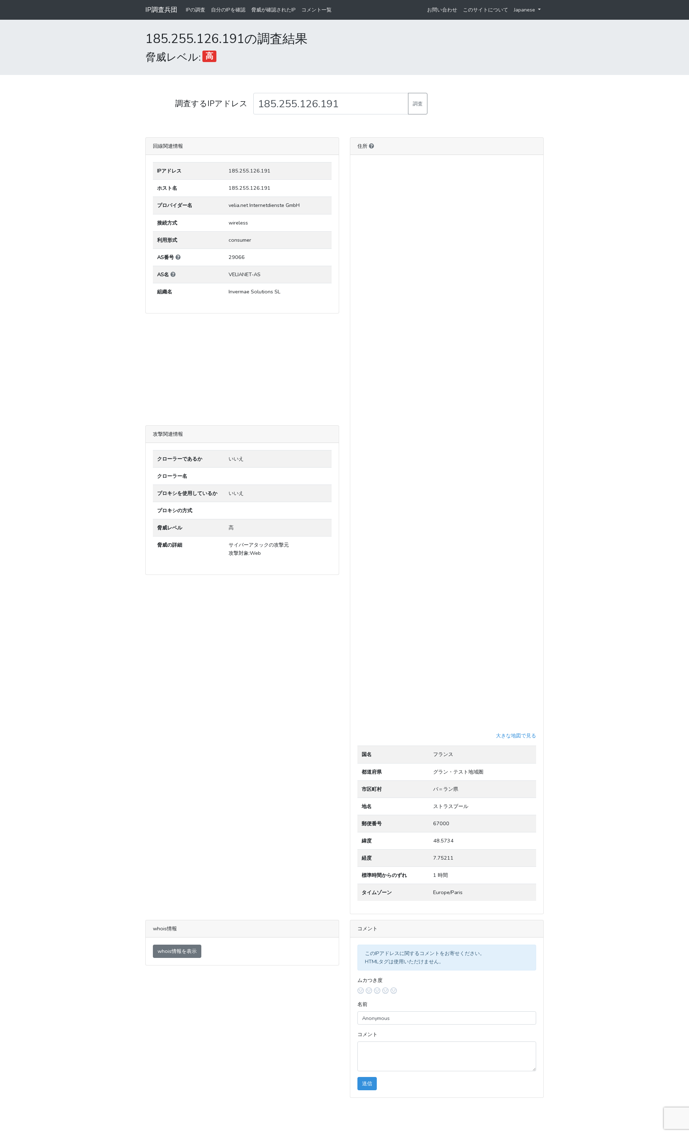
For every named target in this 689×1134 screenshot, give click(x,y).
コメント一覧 (316, 9)
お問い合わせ (442, 9)
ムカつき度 (370, 980)
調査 (418, 103)
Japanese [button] (525, 9)
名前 (362, 1004)
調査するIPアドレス (211, 103)
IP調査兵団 (161, 9)
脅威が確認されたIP (273, 9)
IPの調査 (195, 9)
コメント (367, 1034)
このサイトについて (485, 9)
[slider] (446, 990)
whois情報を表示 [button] (177, 951)
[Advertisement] (242, 369)
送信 (367, 1083)
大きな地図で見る (516, 735)
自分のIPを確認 (228, 9)
